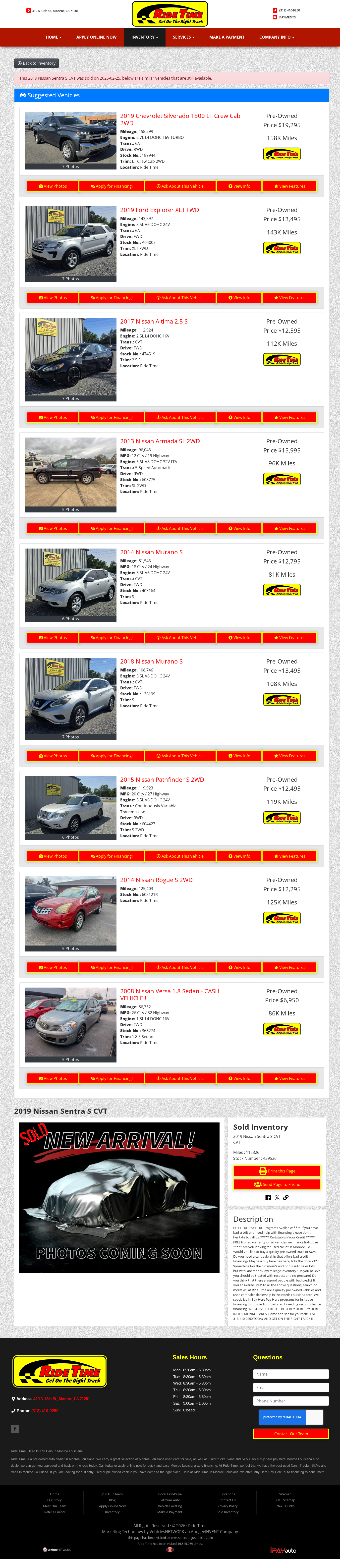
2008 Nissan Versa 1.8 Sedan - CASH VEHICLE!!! (170, 994)
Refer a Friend (54, 1512)
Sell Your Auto (170, 1500)
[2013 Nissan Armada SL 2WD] (71, 472)
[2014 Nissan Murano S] (71, 582)
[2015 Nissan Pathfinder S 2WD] (71, 805)
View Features (292, 186)
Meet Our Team (54, 1506)
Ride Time (197, 1525)
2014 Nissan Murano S (151, 552)
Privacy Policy (228, 1506)
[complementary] (325, 1544)
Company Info (275, 37)
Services (182, 37)
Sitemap (285, 1494)
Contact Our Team (291, 1434)
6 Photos (70, 618)
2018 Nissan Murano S (151, 661)
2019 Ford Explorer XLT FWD (159, 210)
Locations (228, 1494)
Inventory (143, 37)
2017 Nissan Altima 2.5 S (154, 321)
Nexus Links (285, 1506)
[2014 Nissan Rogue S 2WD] (71, 910)
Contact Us (228, 1500)
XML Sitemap (285, 1500)
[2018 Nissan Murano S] (71, 696)
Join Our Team (112, 1494)
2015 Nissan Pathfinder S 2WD (162, 779)
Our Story (54, 1500)
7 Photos (70, 166)
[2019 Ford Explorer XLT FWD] (71, 241)
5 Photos (70, 509)
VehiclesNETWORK (167, 1531)
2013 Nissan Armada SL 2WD (160, 441)
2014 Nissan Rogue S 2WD (156, 880)
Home (52, 37)
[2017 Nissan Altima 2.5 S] (71, 356)
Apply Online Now (96, 37)
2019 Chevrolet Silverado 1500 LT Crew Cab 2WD (180, 119)
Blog (112, 1500)
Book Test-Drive (170, 1494)
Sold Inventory (228, 1512)
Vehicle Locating (170, 1506)
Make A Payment (226, 37)
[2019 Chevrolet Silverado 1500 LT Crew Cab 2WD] (71, 138)
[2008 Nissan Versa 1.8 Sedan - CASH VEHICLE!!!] (71, 1022)
